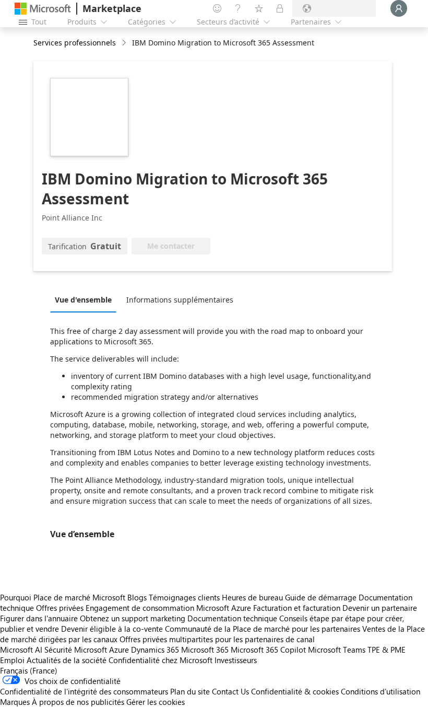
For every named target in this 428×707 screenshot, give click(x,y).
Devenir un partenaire (379, 607)
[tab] (86, 299)
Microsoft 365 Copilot (268, 649)
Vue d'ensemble (83, 300)
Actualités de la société (66, 660)
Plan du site (190, 691)
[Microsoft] (43, 9)
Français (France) (28, 670)
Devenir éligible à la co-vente (112, 628)
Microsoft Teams (336, 649)
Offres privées (60, 607)
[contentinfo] (125, 43)
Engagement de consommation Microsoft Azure (169, 607)
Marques (15, 702)
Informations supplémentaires (179, 300)
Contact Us (230, 691)
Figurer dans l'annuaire (39, 618)
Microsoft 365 (205, 649)
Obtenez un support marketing (132, 618)
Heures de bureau (252, 597)
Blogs (137, 597)
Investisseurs (236, 660)
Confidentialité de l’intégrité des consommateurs (84, 691)
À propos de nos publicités (78, 702)
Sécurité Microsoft (75, 649)
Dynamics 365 (155, 649)
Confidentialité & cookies (295, 691)
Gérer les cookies (155, 702)
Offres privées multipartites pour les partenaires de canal (217, 639)
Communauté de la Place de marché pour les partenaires (262, 628)
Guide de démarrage (320, 597)
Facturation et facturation (296, 607)
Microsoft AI (21, 649)
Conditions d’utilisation (380, 691)
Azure (119, 649)
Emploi (12, 660)
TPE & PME (386, 649)
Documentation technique (232, 618)
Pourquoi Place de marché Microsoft (62, 597)
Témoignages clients (184, 597)
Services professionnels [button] (74, 43)
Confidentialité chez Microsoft (160, 660)
